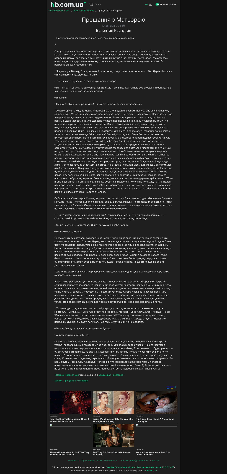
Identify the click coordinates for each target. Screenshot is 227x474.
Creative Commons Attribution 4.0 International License (133, 467)
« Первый (59, 375)
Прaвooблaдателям (92, 460)
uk (146, 4)
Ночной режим (168, 4)
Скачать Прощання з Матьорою (71, 380)
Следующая (105, 375)
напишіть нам (150, 470)
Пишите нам (110, 460)
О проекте (73, 460)
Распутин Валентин (84, 10)
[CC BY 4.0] (168, 467)
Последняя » (118, 375)
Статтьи (154, 460)
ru (150, 4)
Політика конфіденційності (134, 460)
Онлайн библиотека (59, 10)
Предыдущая (72, 375)
